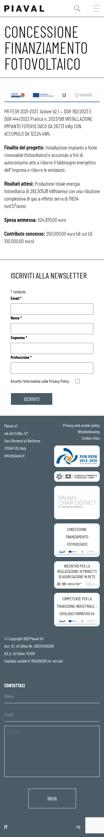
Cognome (19, 337)
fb (78, 827)
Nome (16, 317)
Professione (21, 357)
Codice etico (91, 437)
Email (16, 298)
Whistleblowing (89, 431)
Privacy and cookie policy (81, 425)
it (5, 827)
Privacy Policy (59, 381)
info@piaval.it (14, 455)
